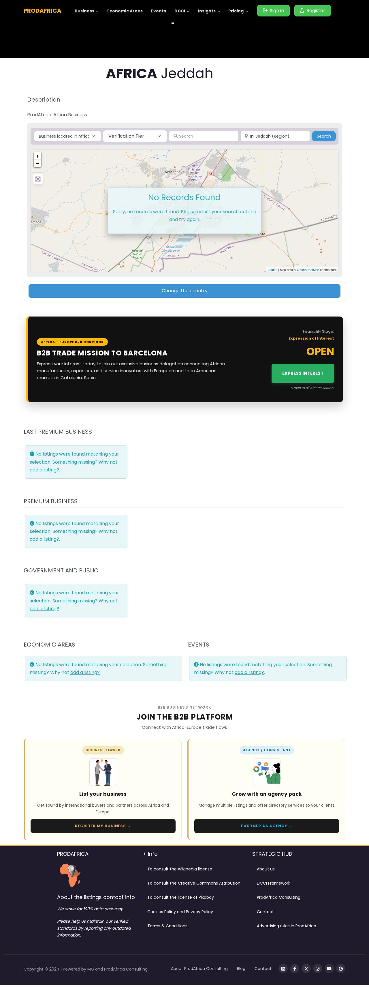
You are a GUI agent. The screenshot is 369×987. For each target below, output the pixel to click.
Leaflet (272, 269)
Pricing (236, 11)
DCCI (179, 11)
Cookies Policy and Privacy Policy (180, 912)
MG (91, 969)
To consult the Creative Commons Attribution (193, 883)
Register (315, 10)
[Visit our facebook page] (294, 968)
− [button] (37, 163)
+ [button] (37, 156)
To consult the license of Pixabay (180, 897)
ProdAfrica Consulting (278, 897)
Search (326, 136)
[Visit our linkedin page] (283, 968)
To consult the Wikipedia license (179, 869)
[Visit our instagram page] (317, 968)
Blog (241, 968)
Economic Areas (125, 11)
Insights (207, 11)
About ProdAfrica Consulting (199, 968)
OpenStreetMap (308, 269)
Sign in (277, 10)
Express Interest (302, 373)
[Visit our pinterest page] (340, 968)
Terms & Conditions (167, 926)
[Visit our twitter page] (306, 968)
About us (266, 869)
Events (158, 11)
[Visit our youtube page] (329, 968)
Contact (265, 912)
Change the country (185, 290)
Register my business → (103, 826)
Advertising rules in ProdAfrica (286, 926)
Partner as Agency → (266, 826)
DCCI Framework (273, 883)
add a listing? (44, 470)
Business (84, 11)
